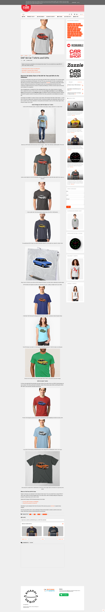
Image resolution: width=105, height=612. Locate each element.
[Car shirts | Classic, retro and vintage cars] (52, 12)
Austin (74, 23)
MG (75, 27)
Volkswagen (70, 35)
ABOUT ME (76, 16)
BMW (76, 23)
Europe (26, 55)
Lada (73, 27)
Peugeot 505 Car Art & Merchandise (51, 533)
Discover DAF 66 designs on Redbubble (30, 501)
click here (52, 506)
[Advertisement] (52, 576)
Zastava (69, 37)
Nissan (69, 30)
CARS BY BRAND (41, 16)
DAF (71, 25)
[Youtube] (74, 14)
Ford (70, 27)
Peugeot (74, 30)
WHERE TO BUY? (31, 16)
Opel (71, 30)
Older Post (60, 539)
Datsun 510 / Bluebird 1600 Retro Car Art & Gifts (31, 72)
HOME (24, 16)
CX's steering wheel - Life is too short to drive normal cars (75, 108)
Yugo (80, 35)
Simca (80, 32)
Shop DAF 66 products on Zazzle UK (30, 503)
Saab (75, 32)
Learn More (74, 2)
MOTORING (60, 16)
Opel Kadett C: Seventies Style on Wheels (30, 70)
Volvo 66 (48, 82)
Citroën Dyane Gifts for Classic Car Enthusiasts (31, 68)
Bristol (79, 23)
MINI (77, 27)
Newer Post (24, 539)
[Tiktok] (69, 14)
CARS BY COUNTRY (50, 16)
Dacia (74, 25)
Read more (73, 115)
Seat (77, 32)
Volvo (74, 35)
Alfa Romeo (70, 23)
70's (30, 55)
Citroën (69, 25)
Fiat (68, 27)
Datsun (81, 25)
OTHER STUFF (68, 16)
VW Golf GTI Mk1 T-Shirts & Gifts (29, 533)
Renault (69, 32)
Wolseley (76, 35)
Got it (78, 2)
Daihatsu (77, 25)
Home (22, 55)
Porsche (78, 30)
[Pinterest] (71, 14)
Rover (72, 32)
